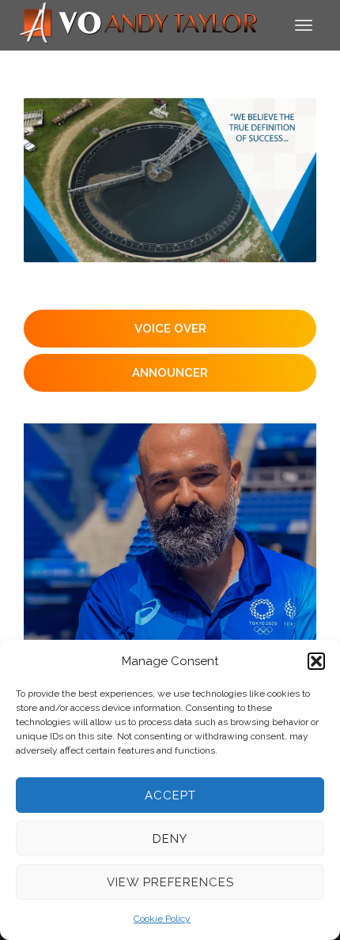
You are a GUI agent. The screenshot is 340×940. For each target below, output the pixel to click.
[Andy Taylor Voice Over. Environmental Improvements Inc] (170, 180)
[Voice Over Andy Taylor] (139, 24)
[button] (316, 661)
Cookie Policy (162, 918)
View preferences (170, 882)
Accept (170, 795)
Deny (170, 839)
